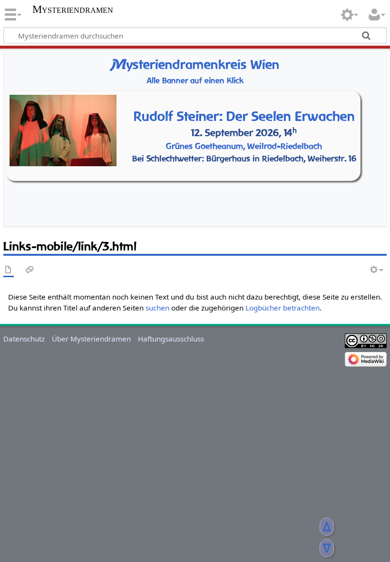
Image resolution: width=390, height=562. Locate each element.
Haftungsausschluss (171, 338)
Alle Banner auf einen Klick (195, 80)
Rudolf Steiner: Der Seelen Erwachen (244, 116)
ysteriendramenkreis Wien (195, 64)
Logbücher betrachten (282, 307)
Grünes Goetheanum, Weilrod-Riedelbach (244, 146)
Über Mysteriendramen (91, 338)
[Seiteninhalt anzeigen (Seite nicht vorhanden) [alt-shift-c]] (8, 270)
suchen (157, 307)
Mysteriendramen (72, 9)
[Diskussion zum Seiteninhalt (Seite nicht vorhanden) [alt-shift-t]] (30, 270)
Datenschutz (24, 338)
